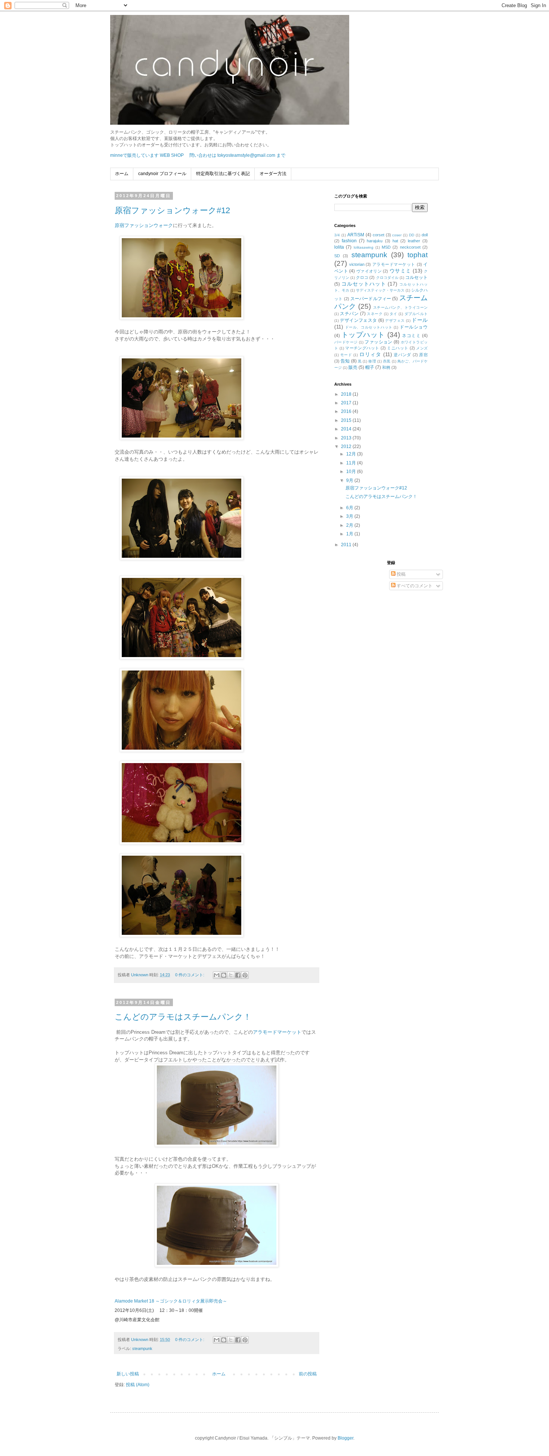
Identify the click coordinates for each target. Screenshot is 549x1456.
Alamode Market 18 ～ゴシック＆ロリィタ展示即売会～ (171, 1301)
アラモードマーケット (277, 1032)
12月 (351, 454)
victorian (357, 264)
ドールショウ (414, 327)
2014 (347, 429)
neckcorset (410, 247)
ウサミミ (400, 271)
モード (346, 355)
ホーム (121, 173)
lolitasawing (363, 247)
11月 (351, 463)
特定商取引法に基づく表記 (223, 173)
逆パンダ (402, 354)
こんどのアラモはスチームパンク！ (183, 1016)
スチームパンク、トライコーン (400, 307)
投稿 (401, 574)
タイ (393, 314)
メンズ (422, 348)
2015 (347, 420)
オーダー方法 (273, 173)
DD (411, 235)
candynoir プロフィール (162, 173)
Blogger (345, 1438)
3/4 (337, 235)
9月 (350, 480)
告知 (345, 361)
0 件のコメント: (190, 975)
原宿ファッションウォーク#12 (172, 210)
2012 (347, 446)
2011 (347, 544)
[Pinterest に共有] (245, 975)
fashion (349, 240)
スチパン (349, 313)
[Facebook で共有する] (238, 975)
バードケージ (345, 342)
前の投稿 (308, 1373)
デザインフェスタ (358, 320)
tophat (417, 255)
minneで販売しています (134, 155)
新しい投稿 (128, 1373)
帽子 (369, 367)
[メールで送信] (216, 975)
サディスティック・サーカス (380, 290)
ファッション (378, 342)
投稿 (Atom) (137, 1384)
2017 (347, 402)
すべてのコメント (414, 585)
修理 (372, 361)
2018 (347, 394)
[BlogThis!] (223, 975)
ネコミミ (411, 335)
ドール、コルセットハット (369, 327)
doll (425, 235)
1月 (350, 533)
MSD (386, 247)
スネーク (374, 314)
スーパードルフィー (370, 298)
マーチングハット (362, 348)
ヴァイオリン (369, 271)
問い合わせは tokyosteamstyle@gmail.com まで (237, 155)
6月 (350, 507)
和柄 (386, 367)
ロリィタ (370, 354)
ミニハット (397, 348)
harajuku (374, 241)
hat (395, 241)
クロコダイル (387, 278)
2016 (347, 411)
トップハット (363, 335)
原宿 (423, 354)
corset (378, 235)
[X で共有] (231, 975)
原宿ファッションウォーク (144, 225)
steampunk (142, 1348)
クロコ (362, 277)
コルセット (416, 277)
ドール (420, 320)
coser (396, 235)
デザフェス (394, 320)
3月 (350, 516)
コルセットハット (363, 284)
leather (414, 241)
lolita (339, 247)
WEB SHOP (172, 155)
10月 (351, 471)
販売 (352, 367)
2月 (350, 525)
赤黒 (386, 361)
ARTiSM (355, 234)
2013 (347, 438)
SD (337, 255)
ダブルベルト (416, 314)
